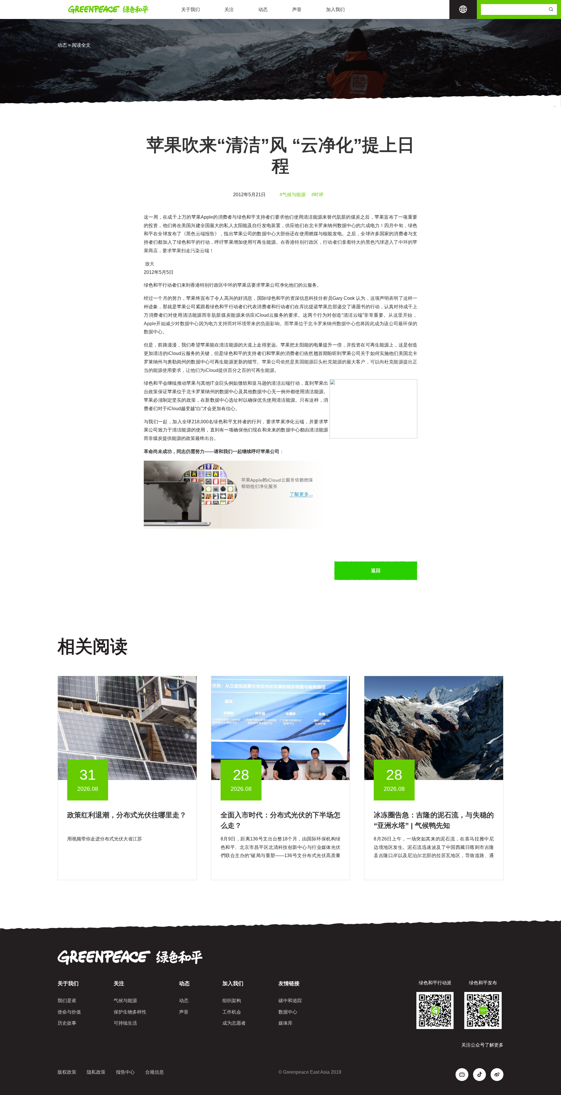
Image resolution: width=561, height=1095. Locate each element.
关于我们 (190, 9)
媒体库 (285, 1023)
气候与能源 (125, 1000)
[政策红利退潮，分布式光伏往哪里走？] (127, 727)
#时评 (317, 194)
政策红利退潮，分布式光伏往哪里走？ (126, 815)
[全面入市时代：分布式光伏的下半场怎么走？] (280, 727)
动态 (263, 9)
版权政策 (67, 1072)
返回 (375, 570)
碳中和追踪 (290, 1000)
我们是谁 (67, 1000)
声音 (297, 9)
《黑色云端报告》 (200, 233)
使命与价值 (69, 1011)
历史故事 (67, 1023)
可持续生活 (125, 1023)
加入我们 (335, 9)
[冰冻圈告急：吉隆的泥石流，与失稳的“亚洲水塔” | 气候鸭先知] (433, 727)
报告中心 (125, 1072)
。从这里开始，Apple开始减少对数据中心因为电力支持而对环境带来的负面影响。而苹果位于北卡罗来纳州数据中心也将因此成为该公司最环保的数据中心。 (280, 324)
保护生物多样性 (130, 1011)
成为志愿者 (234, 1023)
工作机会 (231, 1011)
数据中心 (287, 1011)
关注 (229, 9)
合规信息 (154, 1072)
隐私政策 (96, 1072)
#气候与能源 (293, 194)
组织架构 (231, 1000)
